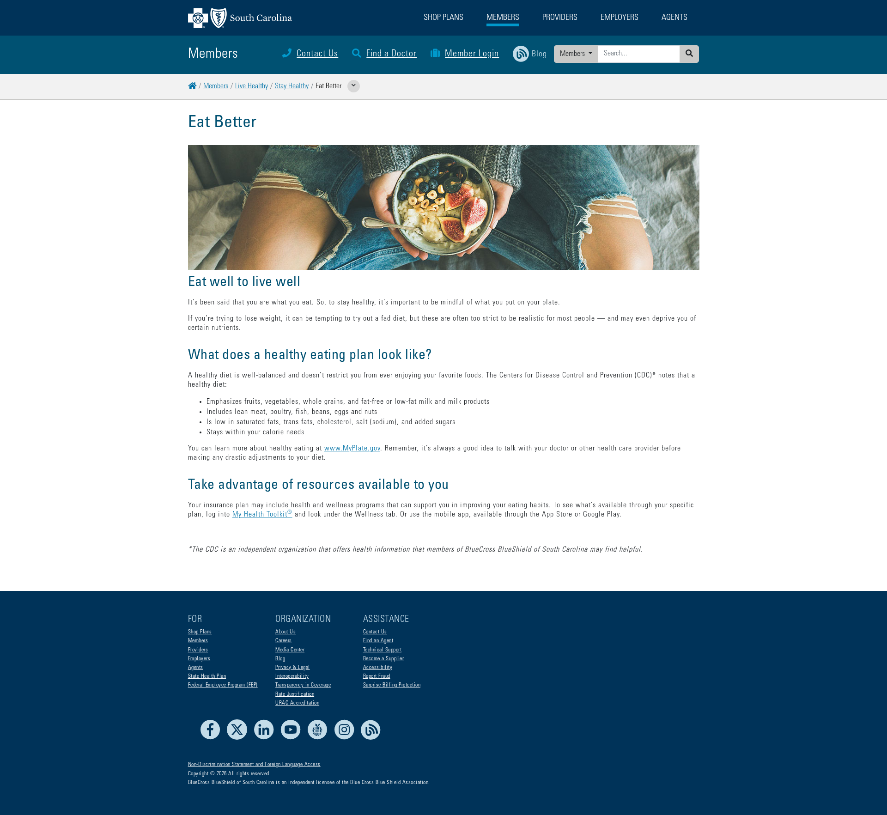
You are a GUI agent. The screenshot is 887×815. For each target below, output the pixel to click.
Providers (198, 650)
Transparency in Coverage (303, 685)
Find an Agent (378, 641)
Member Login (472, 54)
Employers (199, 659)
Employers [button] (619, 18)
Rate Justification (294, 694)
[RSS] (371, 738)
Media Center (289, 650)
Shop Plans (200, 632)
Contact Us (317, 54)
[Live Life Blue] (320, 738)
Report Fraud (376, 676)
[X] (239, 738)
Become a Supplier (383, 659)
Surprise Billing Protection (392, 685)
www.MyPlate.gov (352, 448)
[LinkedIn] (266, 738)
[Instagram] (346, 738)
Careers (283, 641)
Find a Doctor (391, 54)
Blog (280, 659)
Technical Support (382, 650)
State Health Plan (207, 676)
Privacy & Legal (292, 667)
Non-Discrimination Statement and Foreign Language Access (254, 764)
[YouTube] (293, 738)
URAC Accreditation (297, 703)
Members (573, 54)
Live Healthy (251, 86)
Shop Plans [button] (443, 18)
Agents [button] (674, 18)
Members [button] (502, 18)
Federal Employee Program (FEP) (223, 685)
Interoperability (292, 676)
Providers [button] (559, 18)
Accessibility (378, 667)
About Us (285, 632)
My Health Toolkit (262, 514)
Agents (195, 667)
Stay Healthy (292, 86)
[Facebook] (212, 738)
